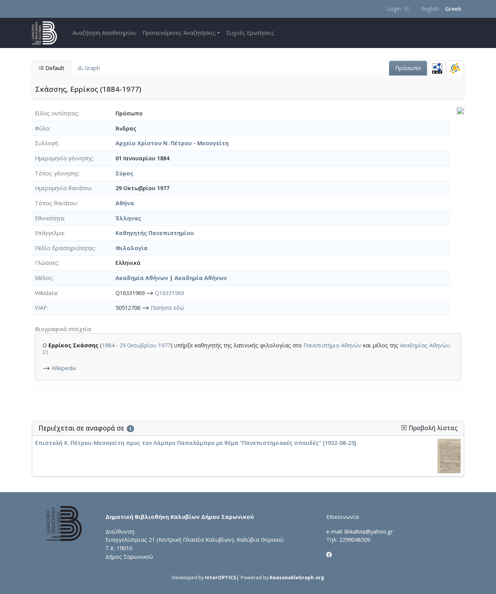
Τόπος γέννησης (57, 173)
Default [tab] (54, 68)
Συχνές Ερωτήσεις (250, 32)
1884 (108, 345)
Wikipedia (64, 368)
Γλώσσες (46, 262)
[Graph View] (455, 68)
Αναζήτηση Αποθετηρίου (104, 32)
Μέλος (43, 278)
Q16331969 (169, 293)
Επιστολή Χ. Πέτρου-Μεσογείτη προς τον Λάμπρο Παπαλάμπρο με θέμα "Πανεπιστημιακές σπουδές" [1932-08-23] (195, 442)
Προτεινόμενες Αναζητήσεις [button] (179, 32)
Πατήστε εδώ (167, 307)
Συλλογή (46, 143)
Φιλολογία (131, 248)
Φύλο (42, 128)
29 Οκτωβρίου (138, 345)
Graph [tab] (91, 68)
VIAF (40, 307)
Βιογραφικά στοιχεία (63, 329)
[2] (45, 352)
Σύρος (124, 173)
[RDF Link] (437, 68)
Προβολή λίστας (432, 428)
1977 (164, 345)
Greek (453, 8)
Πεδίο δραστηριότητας (65, 248)
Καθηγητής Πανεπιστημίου (154, 233)
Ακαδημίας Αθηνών (425, 345)
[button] (404, 428)
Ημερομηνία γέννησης (64, 158)
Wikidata (46, 293)
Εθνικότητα (49, 218)
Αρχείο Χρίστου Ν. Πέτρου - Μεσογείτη (172, 143)
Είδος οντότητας (56, 113)
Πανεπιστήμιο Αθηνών (332, 345)
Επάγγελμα (49, 233)
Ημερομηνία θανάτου (63, 188)
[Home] (47, 33)
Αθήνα (124, 203)
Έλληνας (128, 218)
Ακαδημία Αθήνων (141, 278)
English (430, 8)
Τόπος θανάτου (56, 203)
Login (394, 8)
